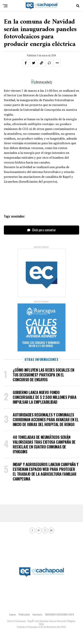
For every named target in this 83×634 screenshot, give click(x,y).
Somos (12, 614)
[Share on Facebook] (25, 62)
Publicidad (24, 614)
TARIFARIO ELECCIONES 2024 (59, 614)
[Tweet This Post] (33, 62)
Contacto (37, 614)
